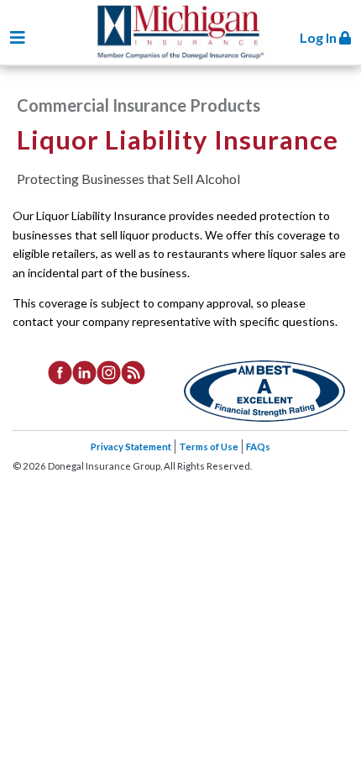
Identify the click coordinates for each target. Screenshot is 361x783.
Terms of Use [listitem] (208, 446)
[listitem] (60, 371)
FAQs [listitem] (258, 446)
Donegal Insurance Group (188, 35)
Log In (319, 37)
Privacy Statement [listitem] (131, 446)
